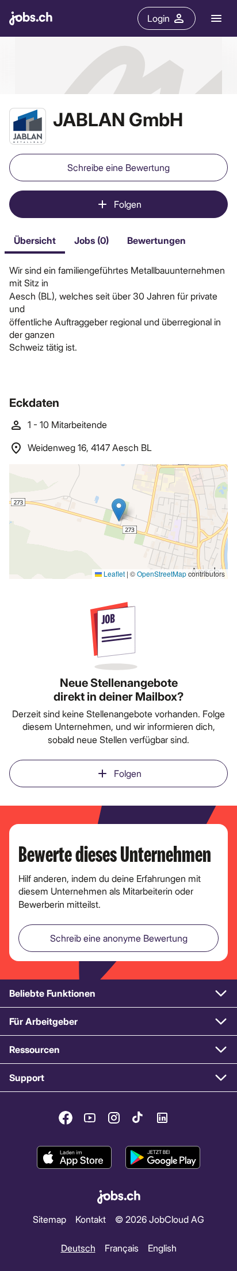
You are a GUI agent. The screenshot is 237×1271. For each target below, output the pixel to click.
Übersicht (35, 240)
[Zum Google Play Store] (162, 1157)
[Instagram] (113, 1117)
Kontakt (90, 1219)
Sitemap (49, 1219)
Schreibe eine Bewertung (118, 167)
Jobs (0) (91, 240)
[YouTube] (89, 1117)
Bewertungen (156, 240)
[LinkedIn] (162, 1117)
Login (158, 18)
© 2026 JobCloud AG (159, 1219)
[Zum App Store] (74, 1157)
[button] (118, 994)
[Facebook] (65, 1117)
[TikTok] (138, 1117)
